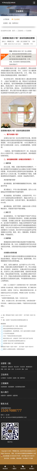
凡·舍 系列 (18, 369)
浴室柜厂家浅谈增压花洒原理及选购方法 (17, 320)
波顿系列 (10, 367)
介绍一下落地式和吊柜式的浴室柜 (12, 336)
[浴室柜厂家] (8, 3)
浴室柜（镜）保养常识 (10, 23)
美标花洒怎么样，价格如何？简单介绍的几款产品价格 (18, 338)
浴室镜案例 (11, 387)
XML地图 (25, 458)
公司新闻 (6, 19)
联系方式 (4, 403)
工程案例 (4, 383)
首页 (13, 31)
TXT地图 (30, 458)
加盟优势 (3, 395)
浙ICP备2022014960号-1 (28, 456)
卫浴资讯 (20, 31)
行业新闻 (16, 19)
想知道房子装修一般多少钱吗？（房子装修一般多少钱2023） (17, 346)
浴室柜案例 (4, 387)
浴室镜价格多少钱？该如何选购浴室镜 (13, 343)
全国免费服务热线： (11, 409)
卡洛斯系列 (4, 367)
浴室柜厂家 (26, 70)
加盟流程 (15, 395)
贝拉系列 (22, 367)
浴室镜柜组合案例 (20, 387)
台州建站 (12, 458)
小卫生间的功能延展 (8, 333)
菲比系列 (16, 367)
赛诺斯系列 (29, 367)
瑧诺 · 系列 (11, 369)
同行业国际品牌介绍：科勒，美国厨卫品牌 (15, 326)
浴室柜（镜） (6, 363)
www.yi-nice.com (6, 295)
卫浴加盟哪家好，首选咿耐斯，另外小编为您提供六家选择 (19, 331)
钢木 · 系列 (25, 369)
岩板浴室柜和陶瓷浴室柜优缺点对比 (13, 328)
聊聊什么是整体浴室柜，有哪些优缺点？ (14, 349)
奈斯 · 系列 (4, 369)
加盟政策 (9, 395)
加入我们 (4, 392)
